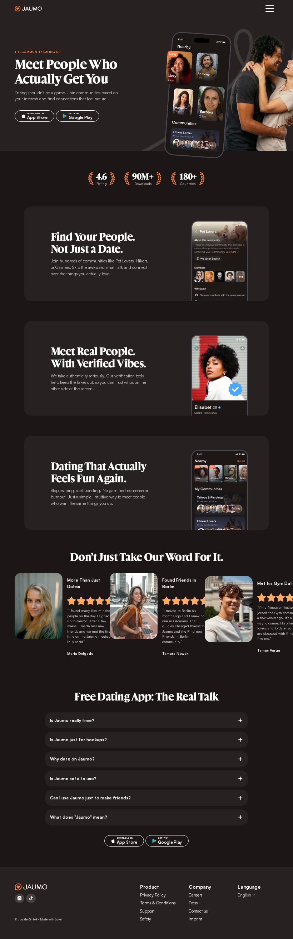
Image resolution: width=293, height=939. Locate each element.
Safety (145, 919)
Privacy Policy (153, 895)
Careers (195, 895)
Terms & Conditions (157, 902)
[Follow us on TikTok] (31, 898)
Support (147, 911)
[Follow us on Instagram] (19, 898)
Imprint (195, 919)
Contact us (198, 911)
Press (193, 902)
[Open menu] (269, 8)
